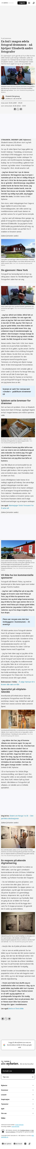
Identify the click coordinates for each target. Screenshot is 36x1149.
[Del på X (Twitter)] (18, 109)
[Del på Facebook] (14, 109)
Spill (2, 1109)
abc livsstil (19, 1144)
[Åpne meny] (29, 3)
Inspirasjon (5, 1099)
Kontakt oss (7, 1071)
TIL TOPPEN (5, 1061)
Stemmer (4, 1090)
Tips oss (6, 1077)
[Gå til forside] (9, 3)
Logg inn (22, 3)
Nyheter (4, 1085)
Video (3, 1118)
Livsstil (3, 1095)
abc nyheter (7, 1144)
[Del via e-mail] (20, 109)
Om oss (4, 1113)
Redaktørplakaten (25, 1130)
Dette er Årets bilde (16, 1008)
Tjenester (4, 1104)
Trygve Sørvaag (19, 1124)
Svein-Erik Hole (15, 1126)
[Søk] (33, 3)
